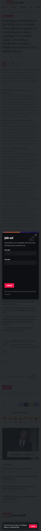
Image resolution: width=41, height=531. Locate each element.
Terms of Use (15, 527)
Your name (7, 250)
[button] (33, 526)
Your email (7, 259)
